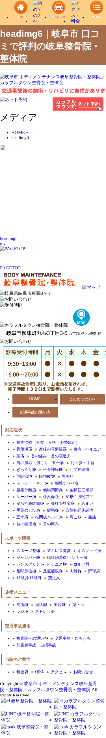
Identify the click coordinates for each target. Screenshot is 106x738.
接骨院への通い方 (32, 638)
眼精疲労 (47, 476)
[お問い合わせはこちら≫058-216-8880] (16, 342)
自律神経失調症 (79, 510)
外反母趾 (51, 497)
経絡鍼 (41, 605)
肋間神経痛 (79, 470)
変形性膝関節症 (30, 503)
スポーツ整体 (28, 551)
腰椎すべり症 (67, 483)
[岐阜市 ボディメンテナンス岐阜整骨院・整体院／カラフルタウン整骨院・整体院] (53, 82)
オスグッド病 (89, 551)
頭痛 (20, 456)
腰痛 (92, 517)
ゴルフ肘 (81, 564)
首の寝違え (26, 524)
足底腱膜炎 (53, 571)
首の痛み (51, 524)
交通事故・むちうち (72, 638)
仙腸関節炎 (53, 490)
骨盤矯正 (24, 449)
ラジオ (22, 611)
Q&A (39, 672)
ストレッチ (45, 611)
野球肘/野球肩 (28, 578)
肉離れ (75, 571)
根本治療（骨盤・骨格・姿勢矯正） (48, 442)
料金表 (22, 672)
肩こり (75, 517)
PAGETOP (10, 267)
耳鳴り (67, 476)
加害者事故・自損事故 (36, 645)
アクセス (58, 672)
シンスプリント (30, 564)
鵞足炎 (54, 578)
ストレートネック (32, 483)
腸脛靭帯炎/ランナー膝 (67, 557)
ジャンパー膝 (28, 557)
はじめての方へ (82, 399)
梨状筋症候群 (81, 490)
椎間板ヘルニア (49, 517)
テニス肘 (59, 564)
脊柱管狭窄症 (63, 503)
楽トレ (78, 605)
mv (3, 243)
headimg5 (9, 238)
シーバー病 (26, 497)
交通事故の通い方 (35, 412)
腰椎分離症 (26, 490)
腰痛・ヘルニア (87, 449)
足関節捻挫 (26, 571)
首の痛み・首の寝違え (51, 456)
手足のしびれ (28, 510)
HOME (35, 399)
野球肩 (94, 571)
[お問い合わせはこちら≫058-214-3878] (16, 299)
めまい (87, 503)
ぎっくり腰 (26, 470)
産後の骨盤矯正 (53, 449)
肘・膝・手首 (82, 463)
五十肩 (22, 517)
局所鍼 (22, 605)
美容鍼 (60, 605)
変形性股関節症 (79, 497)
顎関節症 (24, 476)
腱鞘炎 (53, 510)
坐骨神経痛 (53, 470)
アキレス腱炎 (59, 551)
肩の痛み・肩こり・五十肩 (40, 463)
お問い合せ (83, 672)
